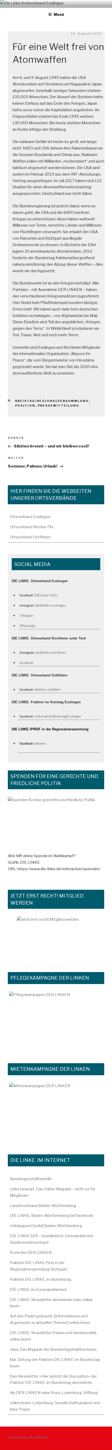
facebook (26, 663)
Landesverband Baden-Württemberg (43, 1205)
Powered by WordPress (28, 1437)
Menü (59, 14)
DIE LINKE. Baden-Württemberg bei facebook (51, 1215)
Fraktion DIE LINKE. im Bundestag (40, 1279)
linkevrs (40, 743)
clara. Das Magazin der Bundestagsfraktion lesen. (53, 1349)
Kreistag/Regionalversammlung (52, 401)
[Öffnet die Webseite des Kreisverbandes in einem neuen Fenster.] (56, 825)
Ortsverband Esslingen (30, 516)
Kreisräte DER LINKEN (31, 1252)
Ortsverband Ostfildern (30, 537)
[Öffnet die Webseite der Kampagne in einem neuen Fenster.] (56, 1021)
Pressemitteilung (58, 405)
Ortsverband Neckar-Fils (31, 527)
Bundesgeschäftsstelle (31, 1179)
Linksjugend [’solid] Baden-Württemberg (46, 1225)
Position (25, 405)
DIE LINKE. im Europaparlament (38, 1289)
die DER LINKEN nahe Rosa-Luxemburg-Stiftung (54, 1392)
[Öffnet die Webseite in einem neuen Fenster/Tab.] (56, 938)
